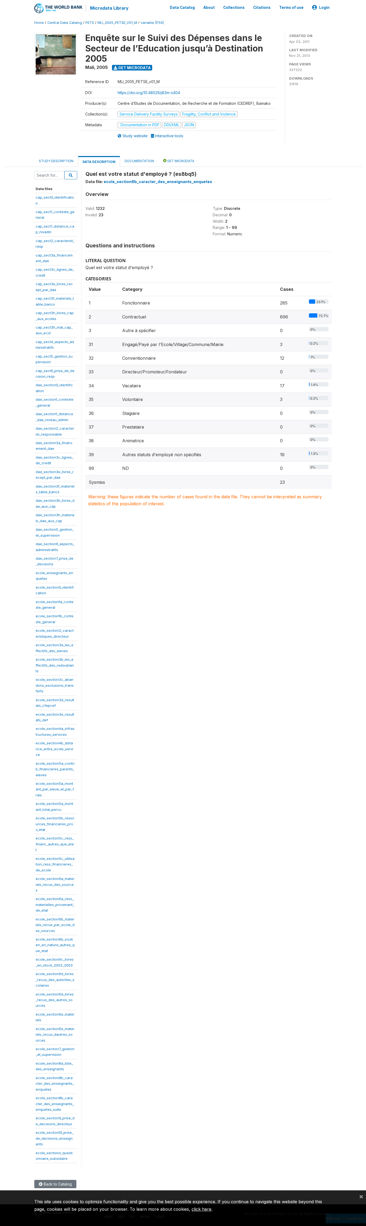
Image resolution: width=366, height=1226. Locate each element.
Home (39, 23)
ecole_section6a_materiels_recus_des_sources (55, 884)
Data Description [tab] (99, 162)
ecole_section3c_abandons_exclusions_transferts (55, 685)
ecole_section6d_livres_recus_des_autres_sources (55, 1000)
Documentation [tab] (139, 161)
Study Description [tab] (56, 161)
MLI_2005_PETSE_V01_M (117, 23)
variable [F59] (152, 23)
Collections (234, 7)
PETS (89, 23)
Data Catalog (182, 7)
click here (201, 1209)
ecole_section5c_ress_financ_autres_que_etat (55, 844)
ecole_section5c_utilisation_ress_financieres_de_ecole (55, 864)
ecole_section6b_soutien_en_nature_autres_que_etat (55, 945)
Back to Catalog (57, 1184)
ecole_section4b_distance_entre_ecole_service (54, 749)
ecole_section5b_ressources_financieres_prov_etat (55, 824)
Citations (262, 7)
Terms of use (291, 7)
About (209, 7)
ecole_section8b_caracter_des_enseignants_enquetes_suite (55, 1104)
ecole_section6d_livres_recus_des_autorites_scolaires (55, 979)
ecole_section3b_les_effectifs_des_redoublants (55, 665)
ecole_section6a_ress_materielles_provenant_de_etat (55, 904)
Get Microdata (134, 67)
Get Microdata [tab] (180, 161)
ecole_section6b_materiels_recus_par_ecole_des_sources (55, 925)
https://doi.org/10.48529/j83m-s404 (149, 92)
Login (324, 7)
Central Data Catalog (64, 23)
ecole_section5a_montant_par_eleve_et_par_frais (55, 789)
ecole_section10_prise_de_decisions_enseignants (54, 1138)
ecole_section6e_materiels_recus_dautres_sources (55, 1034)
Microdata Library (109, 8)
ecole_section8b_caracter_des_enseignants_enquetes (55, 1083)
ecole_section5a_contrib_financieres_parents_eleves (55, 769)
